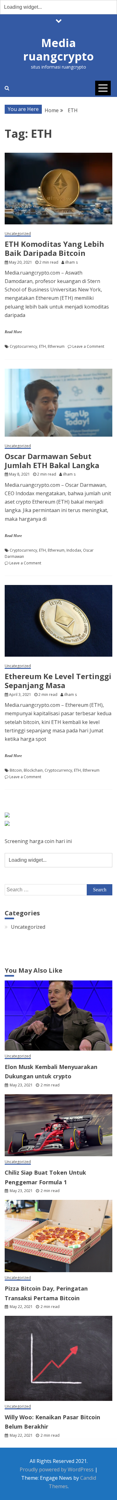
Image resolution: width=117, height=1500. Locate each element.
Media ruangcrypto (58, 49)
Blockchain (33, 770)
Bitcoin (16, 770)
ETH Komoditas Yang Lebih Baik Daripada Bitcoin (54, 248)
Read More (13, 332)
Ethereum (56, 346)
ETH (42, 346)
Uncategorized (18, 234)
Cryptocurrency (23, 346)
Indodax (73, 550)
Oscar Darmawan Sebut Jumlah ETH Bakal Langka (52, 460)
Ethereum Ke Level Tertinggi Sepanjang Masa (58, 680)
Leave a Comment (88, 346)
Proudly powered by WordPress (57, 1469)
